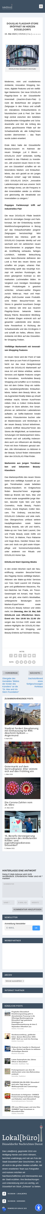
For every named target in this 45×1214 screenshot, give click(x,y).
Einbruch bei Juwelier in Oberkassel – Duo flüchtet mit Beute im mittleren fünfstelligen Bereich (26, 1049)
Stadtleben (22, 1076)
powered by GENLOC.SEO (17, 1208)
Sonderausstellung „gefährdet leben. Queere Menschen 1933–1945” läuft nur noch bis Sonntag (25, 1037)
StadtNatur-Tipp (24, 1064)
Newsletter (20, 1029)
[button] (41, 6)
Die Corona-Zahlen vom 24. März (18, 803)
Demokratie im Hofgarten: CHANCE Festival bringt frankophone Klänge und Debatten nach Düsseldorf (26, 1097)
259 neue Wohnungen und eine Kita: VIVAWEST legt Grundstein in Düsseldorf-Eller (26, 1109)
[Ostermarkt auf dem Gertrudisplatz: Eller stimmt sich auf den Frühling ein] (22, 752)
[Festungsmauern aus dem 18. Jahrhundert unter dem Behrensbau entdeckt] (7, 1071)
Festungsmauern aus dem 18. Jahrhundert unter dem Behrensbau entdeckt (26, 1072)
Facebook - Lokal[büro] (17, 1194)
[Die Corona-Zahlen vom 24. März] (22, 788)
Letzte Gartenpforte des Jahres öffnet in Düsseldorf (24, 1061)
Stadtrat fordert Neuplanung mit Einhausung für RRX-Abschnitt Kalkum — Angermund (22, 732)
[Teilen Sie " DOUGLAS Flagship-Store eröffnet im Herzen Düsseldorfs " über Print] (34, 655)
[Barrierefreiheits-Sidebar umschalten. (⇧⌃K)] (38, 1207)
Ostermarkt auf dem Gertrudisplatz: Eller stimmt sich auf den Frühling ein (21, 769)
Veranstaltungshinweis (19, 1101)
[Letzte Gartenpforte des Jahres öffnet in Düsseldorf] (7, 1061)
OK (36, 928)
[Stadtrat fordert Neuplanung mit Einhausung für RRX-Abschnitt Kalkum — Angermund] (22, 714)
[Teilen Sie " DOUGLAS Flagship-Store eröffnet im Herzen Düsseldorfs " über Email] (29, 655)
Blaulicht (14, 1053)
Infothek (22, 34)
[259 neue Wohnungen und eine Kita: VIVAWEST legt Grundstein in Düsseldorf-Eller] (7, 1108)
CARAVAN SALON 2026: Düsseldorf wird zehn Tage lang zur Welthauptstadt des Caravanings (25, 1084)
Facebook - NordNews (16, 1201)
